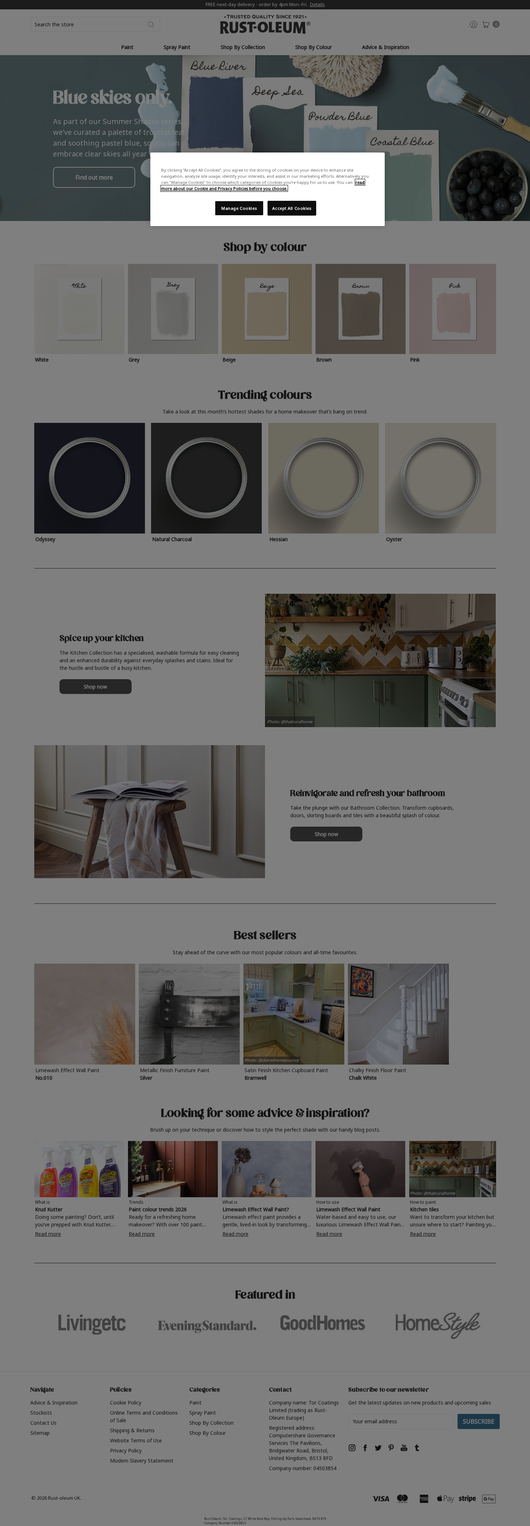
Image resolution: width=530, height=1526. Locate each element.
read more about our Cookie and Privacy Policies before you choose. (263, 185)
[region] (267, 189)
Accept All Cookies (291, 208)
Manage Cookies (239, 208)
